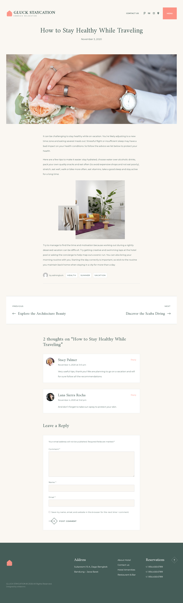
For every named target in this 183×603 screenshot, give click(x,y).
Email (52, 497)
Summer (85, 275)
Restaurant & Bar (127, 574)
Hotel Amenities (126, 570)
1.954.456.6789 (155, 567)
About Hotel (124, 560)
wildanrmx (21, 587)
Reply (133, 360)
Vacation (100, 275)
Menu (170, 13)
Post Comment (68, 521)
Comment (54, 449)
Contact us (132, 13)
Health (71, 275)
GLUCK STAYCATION (34, 13)
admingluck (57, 275)
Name (52, 482)
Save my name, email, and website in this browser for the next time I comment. (90, 512)
